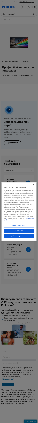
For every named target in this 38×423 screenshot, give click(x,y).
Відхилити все (19, 230)
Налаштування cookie (19, 225)
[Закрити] (34, 184)
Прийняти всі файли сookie (19, 236)
